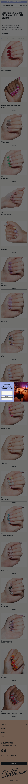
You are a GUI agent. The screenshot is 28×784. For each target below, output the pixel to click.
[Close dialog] (27, 383)
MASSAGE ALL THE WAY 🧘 (7, 394)
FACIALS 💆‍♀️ (7, 396)
